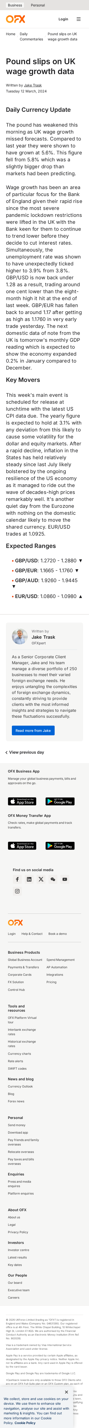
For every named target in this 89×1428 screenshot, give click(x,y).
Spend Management (60, 960)
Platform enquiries (21, 1193)
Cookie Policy (25, 1423)
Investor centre (18, 1250)
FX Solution (16, 982)
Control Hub (16, 990)
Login (63, 19)
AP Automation (56, 967)
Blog (11, 1094)
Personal (38, 5)
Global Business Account (25, 960)
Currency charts (19, 1054)
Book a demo (57, 934)
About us (14, 1217)
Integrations (54, 974)
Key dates (15, 1265)
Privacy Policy (18, 1232)
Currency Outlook (20, 1086)
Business (15, 5)
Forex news (16, 1101)
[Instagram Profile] (17, 891)
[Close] (66, 1392)
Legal (12, 1225)
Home (10, 34)
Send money (16, 1125)
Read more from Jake (33, 730)
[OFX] (15, 19)
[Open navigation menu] (78, 19)
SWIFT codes (17, 1068)
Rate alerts (15, 1061)
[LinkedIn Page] (29, 879)
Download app (18, 1132)
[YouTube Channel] (64, 879)
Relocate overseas (21, 1152)
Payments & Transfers (23, 967)
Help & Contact (32, 934)
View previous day (26, 752)
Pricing (51, 982)
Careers (13, 1297)
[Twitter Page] (41, 879)
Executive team (19, 1290)
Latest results (17, 1257)
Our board (15, 1283)
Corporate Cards (19, 974)
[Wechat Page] (52, 879)
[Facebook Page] (17, 879)
